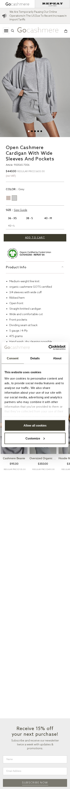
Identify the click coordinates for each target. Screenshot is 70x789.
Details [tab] (35, 358)
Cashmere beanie (14, 458)
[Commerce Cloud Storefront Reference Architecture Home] (37, 31)
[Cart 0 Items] (66, 31)
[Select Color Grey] (14, 198)
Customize (32, 438)
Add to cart (35, 237)
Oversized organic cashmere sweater (43, 458)
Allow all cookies (35, 425)
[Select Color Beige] (8, 198)
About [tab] (57, 358)
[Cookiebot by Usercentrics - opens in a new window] (49, 347)
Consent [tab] (12, 358)
